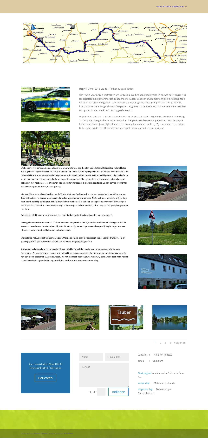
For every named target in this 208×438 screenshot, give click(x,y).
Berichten (45, 378)
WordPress (68, 433)
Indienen (118, 392)
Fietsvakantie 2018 (39, 367)
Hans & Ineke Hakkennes (170, 6)
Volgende (180, 342)
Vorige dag (143, 383)
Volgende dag (145, 389)
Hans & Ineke (40, 364)
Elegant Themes (40, 433)
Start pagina (144, 373)
